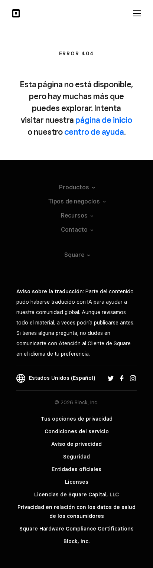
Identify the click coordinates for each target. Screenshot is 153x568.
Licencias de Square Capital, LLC (76, 494)
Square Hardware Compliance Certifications (76, 529)
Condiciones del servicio (77, 431)
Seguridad (76, 457)
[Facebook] (122, 378)
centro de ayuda (94, 132)
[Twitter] (110, 378)
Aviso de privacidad (76, 444)
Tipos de (74, 201)
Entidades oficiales (76, 469)
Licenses (76, 482)
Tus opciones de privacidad (77, 419)
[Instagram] (133, 378)
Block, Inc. (76, 541)
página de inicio (103, 120)
